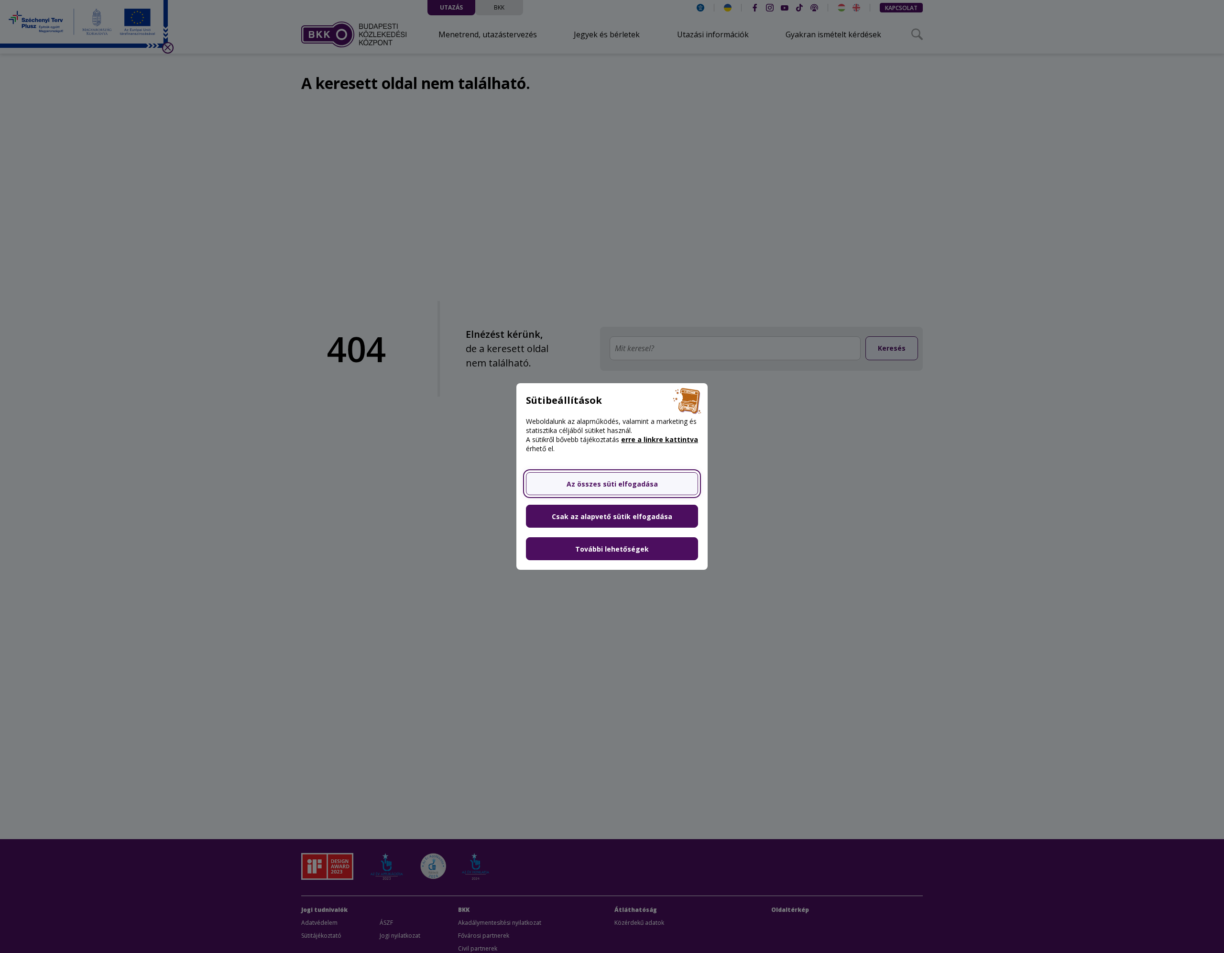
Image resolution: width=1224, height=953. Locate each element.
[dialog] (612, 476)
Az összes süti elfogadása (612, 483)
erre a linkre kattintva (659, 439)
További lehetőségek (612, 549)
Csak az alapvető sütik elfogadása (612, 516)
